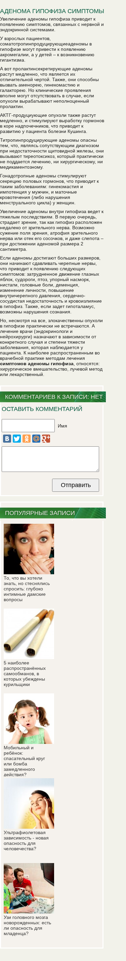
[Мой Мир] (36, 439)
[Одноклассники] (27, 439)
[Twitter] (17, 439)
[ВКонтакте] (7, 439)
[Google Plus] (46, 439)
